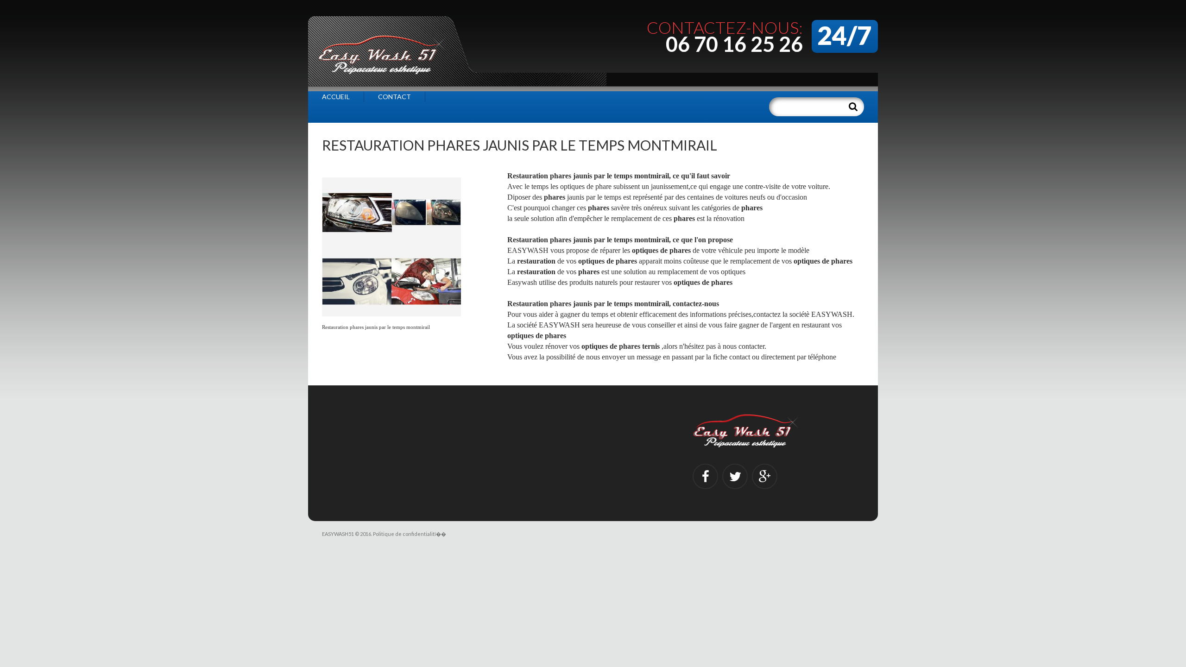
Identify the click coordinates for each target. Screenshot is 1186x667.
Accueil (336, 97)
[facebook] (705, 476)
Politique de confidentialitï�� (409, 534)
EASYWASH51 (338, 534)
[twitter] (735, 476)
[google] (764, 476)
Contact (394, 97)
